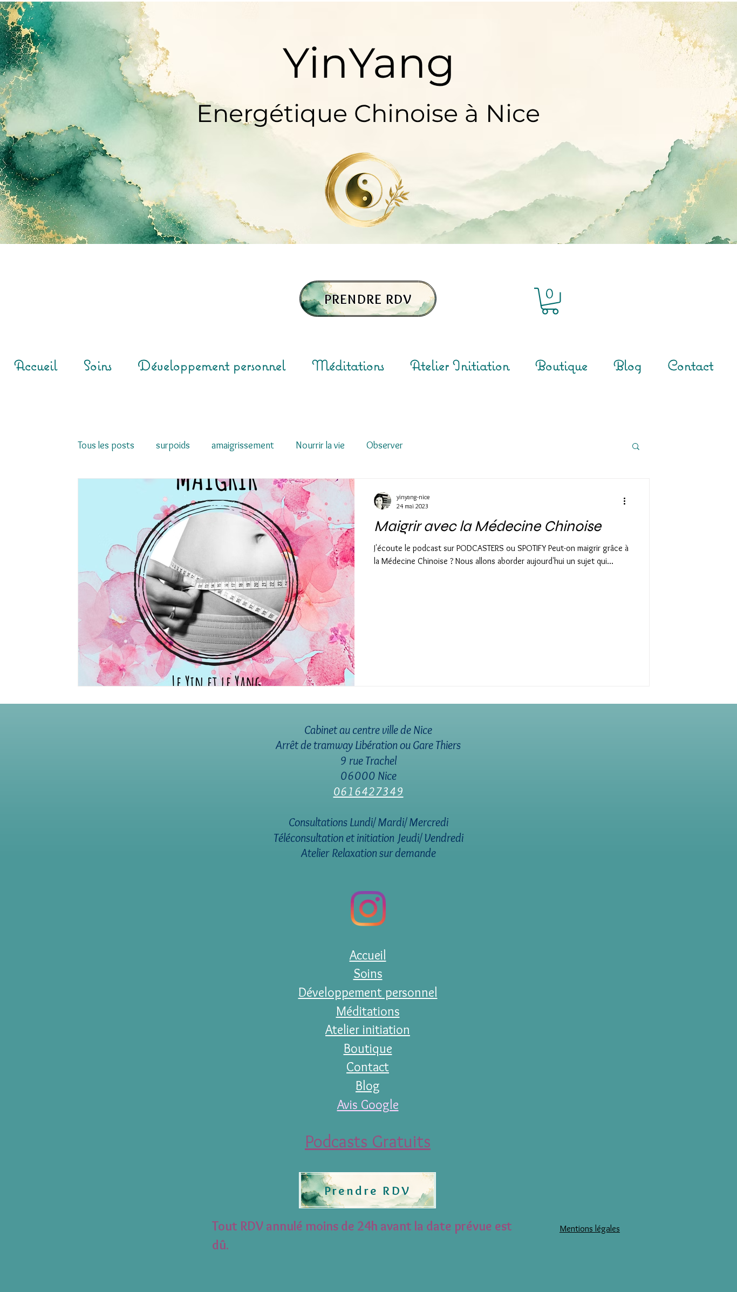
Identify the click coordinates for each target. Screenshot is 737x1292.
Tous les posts (106, 445)
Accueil (368, 955)
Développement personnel (368, 992)
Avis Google (368, 1104)
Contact (367, 1067)
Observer (384, 445)
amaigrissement (242, 445)
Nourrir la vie (320, 445)
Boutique (368, 1048)
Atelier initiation (367, 1029)
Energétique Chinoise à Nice (368, 113)
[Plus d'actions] (628, 500)
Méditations (368, 1011)
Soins (368, 973)
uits (417, 1141)
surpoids (173, 445)
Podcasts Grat (354, 1141)
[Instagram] (368, 908)
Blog (368, 1085)
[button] (550, 301)
